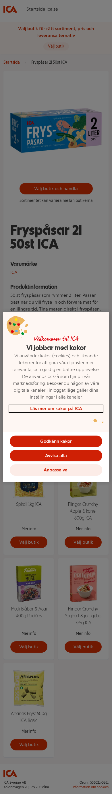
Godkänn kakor (56, 441)
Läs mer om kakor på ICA (56, 408)
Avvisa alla (56, 455)
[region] (56, 397)
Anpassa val (56, 470)
